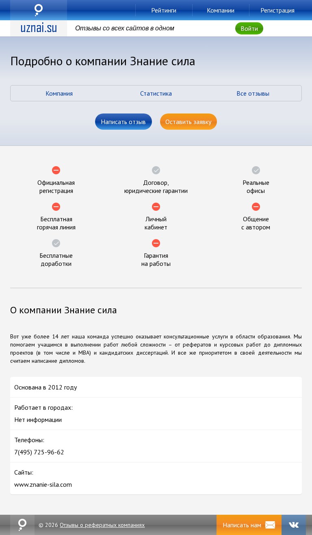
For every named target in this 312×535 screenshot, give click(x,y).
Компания (59, 93)
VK (294, 525)
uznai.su (38, 10)
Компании (220, 10)
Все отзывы (252, 93)
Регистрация (277, 10)
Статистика (156, 93)
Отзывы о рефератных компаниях (102, 525)
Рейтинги (163, 10)
